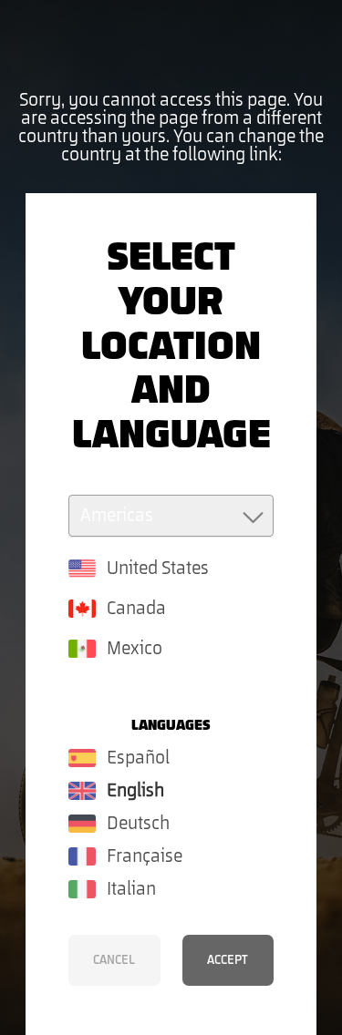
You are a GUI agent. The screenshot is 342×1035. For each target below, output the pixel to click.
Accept (227, 960)
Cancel (114, 960)
